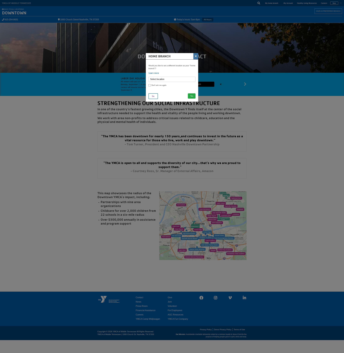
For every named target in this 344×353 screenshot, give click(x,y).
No (153, 96)
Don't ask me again (158, 85)
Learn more (154, 73)
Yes (191, 96)
